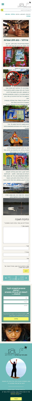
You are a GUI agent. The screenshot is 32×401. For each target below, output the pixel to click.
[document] (16, 200)
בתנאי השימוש (15, 393)
